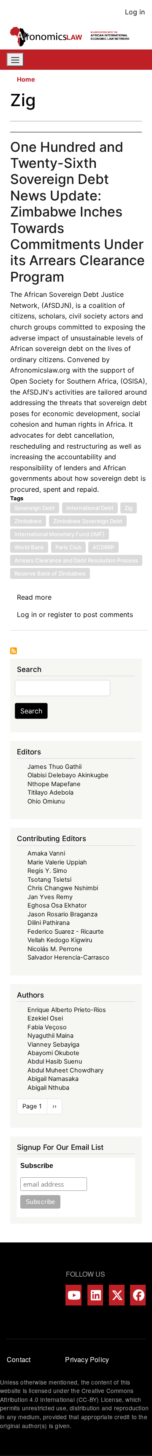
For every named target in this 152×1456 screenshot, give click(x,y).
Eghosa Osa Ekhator (57, 905)
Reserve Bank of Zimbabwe (50, 573)
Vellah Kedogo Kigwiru (59, 940)
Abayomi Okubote (53, 1053)
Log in (135, 12)
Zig (129, 508)
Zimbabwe (28, 521)
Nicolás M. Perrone (54, 949)
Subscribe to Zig (13, 650)
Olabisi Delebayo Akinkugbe (68, 775)
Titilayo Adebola (50, 792)
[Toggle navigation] (15, 59)
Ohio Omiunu (46, 801)
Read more (34, 597)
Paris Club (68, 547)
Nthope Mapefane (54, 784)
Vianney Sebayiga (53, 1044)
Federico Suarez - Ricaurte (65, 931)
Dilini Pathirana (48, 923)
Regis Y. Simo (47, 871)
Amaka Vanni (46, 853)
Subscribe (36, 1165)
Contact (18, 1359)
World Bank (29, 547)
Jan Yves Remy (50, 897)
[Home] (72, 36)
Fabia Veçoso (47, 1027)
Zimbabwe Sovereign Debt (87, 521)
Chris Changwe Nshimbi (62, 888)
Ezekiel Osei (45, 1018)
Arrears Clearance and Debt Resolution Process (76, 560)
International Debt (90, 508)
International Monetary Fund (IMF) (59, 534)
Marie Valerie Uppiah (57, 862)
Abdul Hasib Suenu (54, 1061)
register (60, 614)
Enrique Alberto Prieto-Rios (66, 1010)
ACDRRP (103, 547)
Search (31, 711)
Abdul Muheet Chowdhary (65, 1070)
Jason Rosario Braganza (62, 914)
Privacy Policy (87, 1359)
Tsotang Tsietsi (49, 879)
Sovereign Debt (34, 508)
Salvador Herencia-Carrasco (68, 957)
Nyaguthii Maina (50, 1035)
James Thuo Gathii (54, 767)
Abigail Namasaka (53, 1079)
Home (26, 79)
